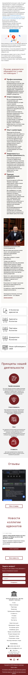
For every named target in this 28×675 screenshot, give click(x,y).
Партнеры (14, 607)
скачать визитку (8, 297)
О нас (14, 602)
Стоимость (14, 613)
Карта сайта (14, 667)
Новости (14, 617)
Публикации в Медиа (14, 611)
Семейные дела (14, 629)
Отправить (14, 582)
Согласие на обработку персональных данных (14, 669)
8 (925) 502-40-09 (14, 646)
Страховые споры (14, 638)
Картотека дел (14, 623)
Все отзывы (14, 506)
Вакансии (14, 609)
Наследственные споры (14, 640)
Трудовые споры (14, 636)
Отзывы (14, 615)
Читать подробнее (14, 548)
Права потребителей (14, 631)
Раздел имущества (14, 634)
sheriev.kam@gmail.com (14, 648)
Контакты (14, 620)
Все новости (14, 558)
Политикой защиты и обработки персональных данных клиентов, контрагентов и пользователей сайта (13, 17)
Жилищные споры (14, 625)
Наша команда (14, 604)
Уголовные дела (14, 627)
